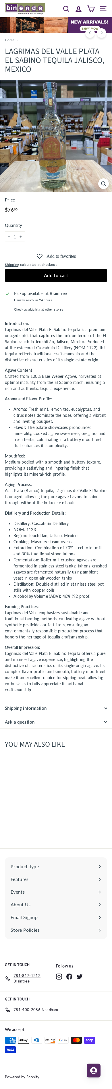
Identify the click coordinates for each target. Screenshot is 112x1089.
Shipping (12, 264)
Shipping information (26, 708)
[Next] (101, 33)
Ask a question (19, 721)
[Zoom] (103, 183)
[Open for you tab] (94, 1070)
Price (10, 199)
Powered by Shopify (22, 1077)
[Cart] (91, 8)
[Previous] (90, 33)
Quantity (13, 225)
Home (9, 40)
